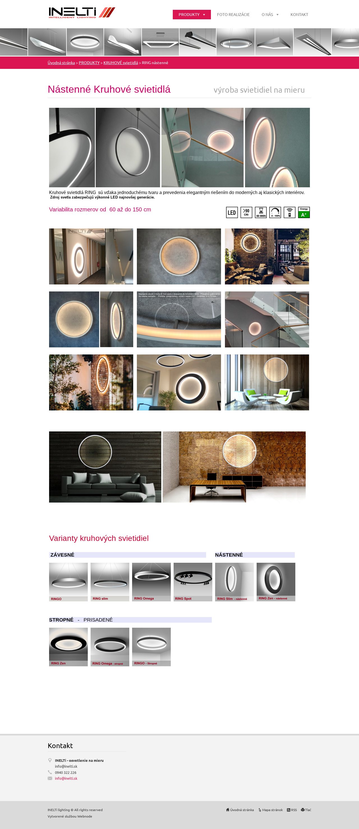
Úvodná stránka (61, 62)
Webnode (84, 816)
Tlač (308, 809)
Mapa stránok (272, 809)
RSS (294, 809)
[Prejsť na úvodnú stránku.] (82, 12)
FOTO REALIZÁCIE (233, 14)
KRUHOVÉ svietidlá (120, 62)
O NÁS (267, 14)
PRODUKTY (189, 14)
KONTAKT (299, 14)
